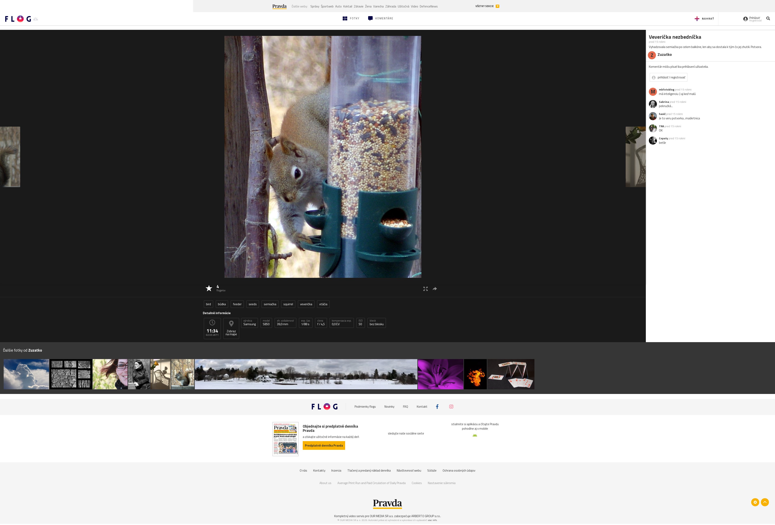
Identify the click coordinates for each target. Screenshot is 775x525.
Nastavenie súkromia (442, 483)
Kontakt (422, 406)
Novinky (389, 406)
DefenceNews (429, 6)
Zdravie (358, 6)
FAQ (405, 406)
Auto (338, 6)
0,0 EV (342, 322)
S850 (266, 322)
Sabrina (664, 102)
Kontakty (319, 470)
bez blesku (377, 322)
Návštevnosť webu (409, 470)
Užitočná (403, 6)
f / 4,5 (321, 322)
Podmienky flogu (365, 406)
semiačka (270, 304)
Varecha (378, 6)
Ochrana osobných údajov (459, 470)
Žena (368, 6)
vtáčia (323, 304)
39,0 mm (285, 322)
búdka (222, 304)
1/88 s (305, 322)
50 (361, 322)
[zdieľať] (435, 288)
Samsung (249, 322)
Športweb (327, 6)
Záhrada (390, 6)
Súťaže (432, 470)
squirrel (288, 304)
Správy (314, 6)
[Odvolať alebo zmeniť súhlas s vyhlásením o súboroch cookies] (755, 502)
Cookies (417, 483)
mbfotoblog (666, 90)
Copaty (663, 138)
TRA (661, 126)
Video (414, 6)
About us (325, 483)
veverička (306, 304)
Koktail (347, 6)
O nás (303, 470)
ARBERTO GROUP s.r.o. (425, 516)
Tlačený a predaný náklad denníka (369, 470)
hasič (662, 114)
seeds (253, 304)
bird (208, 304)
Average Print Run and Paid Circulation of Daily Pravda (371, 483)
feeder (237, 304)
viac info (432, 520)
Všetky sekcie (484, 6)
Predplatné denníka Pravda (324, 445)
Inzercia (336, 470)
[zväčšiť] (425, 288)
